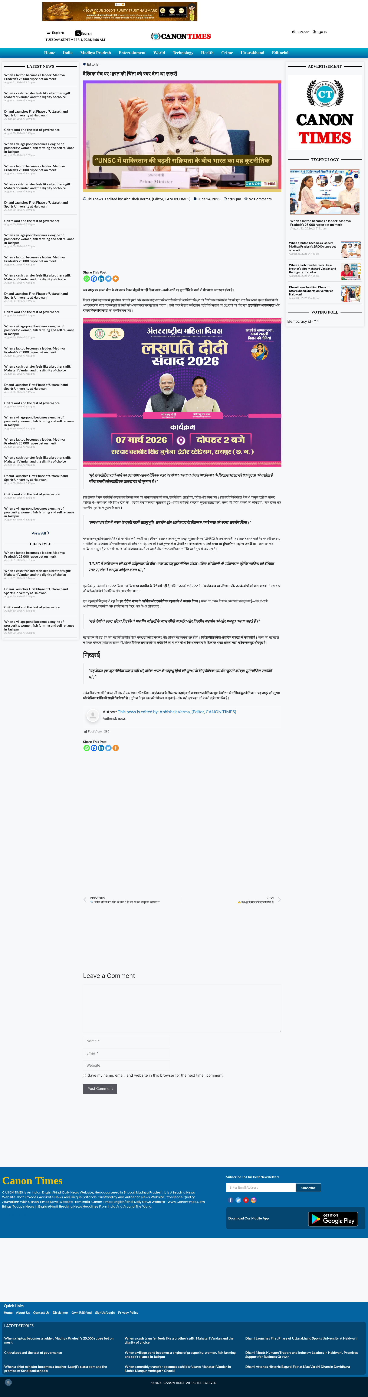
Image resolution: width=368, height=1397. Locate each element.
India (68, 53)
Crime (227, 53)
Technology (183, 53)
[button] (78, 33)
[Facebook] (94, 278)
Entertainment (132, 53)
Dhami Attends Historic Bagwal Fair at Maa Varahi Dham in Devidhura (297, 1366)
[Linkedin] (101, 278)
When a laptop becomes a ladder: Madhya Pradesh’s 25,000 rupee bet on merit (34, 77)
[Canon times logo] (325, 148)
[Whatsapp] (86, 278)
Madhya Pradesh (95, 53)
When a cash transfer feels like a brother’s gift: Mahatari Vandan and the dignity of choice (37, 95)
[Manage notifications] (8, 1382)
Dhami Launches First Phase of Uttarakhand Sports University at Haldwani (36, 113)
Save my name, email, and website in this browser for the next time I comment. (156, 1075)
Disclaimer (60, 1312)
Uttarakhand (252, 53)
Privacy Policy (128, 1312)
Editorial (280, 53)
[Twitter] (108, 278)
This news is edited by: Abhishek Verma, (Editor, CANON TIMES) (177, 711)
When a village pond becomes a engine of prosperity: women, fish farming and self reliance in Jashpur (39, 147)
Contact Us (41, 1312)
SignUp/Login (105, 1312)
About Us (23, 1312)
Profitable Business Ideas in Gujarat (30, 1215)
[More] (115, 278)
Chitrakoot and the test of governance (32, 130)
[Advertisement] (182, 235)
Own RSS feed (82, 1312)
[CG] (182, 465)
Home (49, 53)
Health (207, 53)
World (159, 53)
